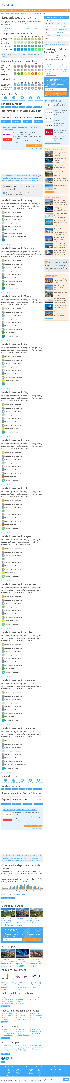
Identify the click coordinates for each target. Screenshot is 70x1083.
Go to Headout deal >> (33, 146)
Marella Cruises (22, 1019)
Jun (20, 106)
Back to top (4, 902)
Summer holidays (23, 996)
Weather (5, 10)
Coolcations (35, 996)
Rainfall (6, 30)
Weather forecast (14, 100)
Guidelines (17, 1072)
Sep (30, 106)
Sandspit (33, 13)
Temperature (8, 28)
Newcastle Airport (37, 1033)
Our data (17, 1069)
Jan (3, 106)
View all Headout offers (36, 148)
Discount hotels (8, 1019)
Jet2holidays (21, 1015)
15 (30, 885)
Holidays (48, 64)
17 (17, 885)
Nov (37, 106)
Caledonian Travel (37, 1017)
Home (2, 13)
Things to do (62, 71)
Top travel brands (9, 1015)
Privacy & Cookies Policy (33, 1080)
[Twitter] (7, 1058)
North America (10, 13)
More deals (5, 1022)
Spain (39, 1072)
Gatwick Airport (36, 1029)
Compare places (36, 998)
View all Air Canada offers (36, 828)
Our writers (18, 1070)
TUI (19, 1013)
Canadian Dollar (61, 29)
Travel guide (30, 100)
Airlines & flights (9, 1017)
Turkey (39, 1073)
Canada (17, 13)
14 (19, 885)
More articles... (49, 192)
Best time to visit (5, 100)
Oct (34, 106)
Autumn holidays (23, 998)
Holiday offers (8, 1013)
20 (21, 884)
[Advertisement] (44, 4)
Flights (48, 66)
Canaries (40, 1069)
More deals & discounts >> (52, 143)
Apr (13, 106)
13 (14, 886)
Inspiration (27, 10)
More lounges (5, 1053)
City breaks (7, 998)
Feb (6, 106)
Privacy (8, 1072)
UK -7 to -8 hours (62, 23)
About (7, 1069)
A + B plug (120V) (62, 32)
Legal (7, 1073)
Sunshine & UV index (31, 28)
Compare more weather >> (8, 898)
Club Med (34, 1019)
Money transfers (51, 75)
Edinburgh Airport (23, 1035)
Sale (7, 139)
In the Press (15, 1076)
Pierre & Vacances (37, 1015)
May (17, 106)
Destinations (13, 10)
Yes (58, 38)
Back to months (6, 244)
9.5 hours (59, 20)
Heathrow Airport (23, 1051)
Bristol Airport (8, 1035)
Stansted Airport (9, 1033)
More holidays (5, 1006)
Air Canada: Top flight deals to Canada (20, 809)
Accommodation (63, 66)
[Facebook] (3, 1058)
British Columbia (25, 13)
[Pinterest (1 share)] (11, 1058)
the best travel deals (59, 265)
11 (16, 886)
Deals (20, 10)
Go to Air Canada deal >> (33, 826)
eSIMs (48, 73)
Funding (17, 1073)
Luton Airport (22, 1029)
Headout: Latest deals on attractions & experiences (20, 128)
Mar (10, 106)
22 (24, 884)
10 (10, 886)
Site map (8, 1075)
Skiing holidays (63, 69)
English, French (61, 26)
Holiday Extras (36, 1013)
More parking (5, 1038)
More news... (49, 318)
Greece (39, 1070)
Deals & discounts (39, 100)
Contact (8, 1070)
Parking (31, 1073)
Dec (41, 106)
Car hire (48, 71)
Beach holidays (8, 996)
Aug (27, 106)
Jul (23, 106)
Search (41, 10)
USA (39, 1075)
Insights (34, 10)
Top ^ (3, 1062)
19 (31, 884)
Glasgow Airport (36, 1031)
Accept (66, 1079)
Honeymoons (22, 1003)
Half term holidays (9, 1001)
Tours (60, 73)
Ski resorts (35, 999)
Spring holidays (8, 1003)
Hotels (61, 64)
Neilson (20, 1017)
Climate (31, 1075)
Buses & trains (50, 69)
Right (58, 35)
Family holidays (8, 999)
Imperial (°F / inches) (19, 894)
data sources (36, 180)
